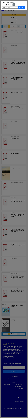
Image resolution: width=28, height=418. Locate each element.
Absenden (21, 7)
